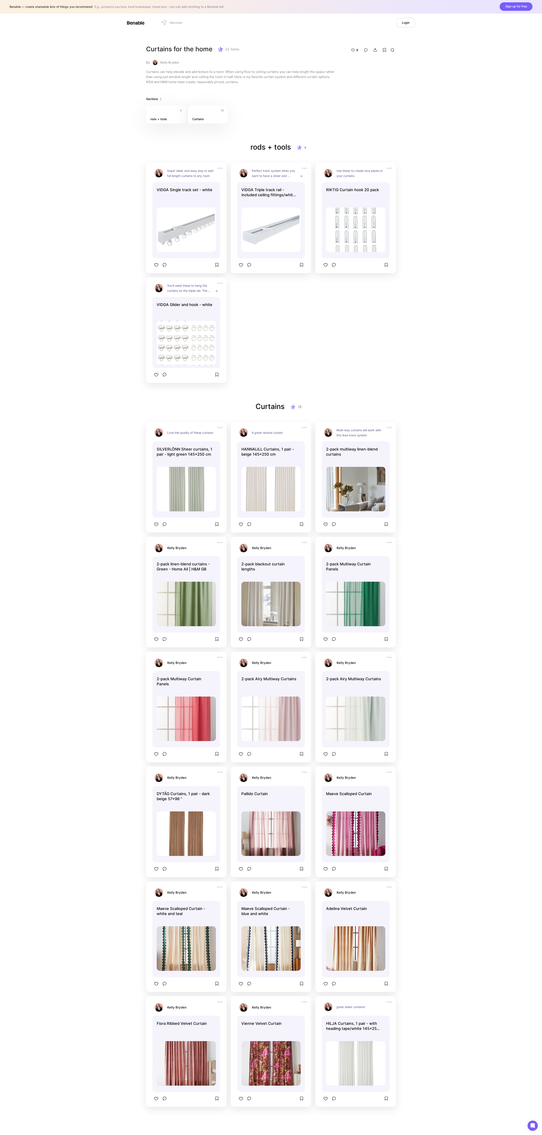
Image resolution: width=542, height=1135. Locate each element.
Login (405, 22)
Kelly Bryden (169, 62)
